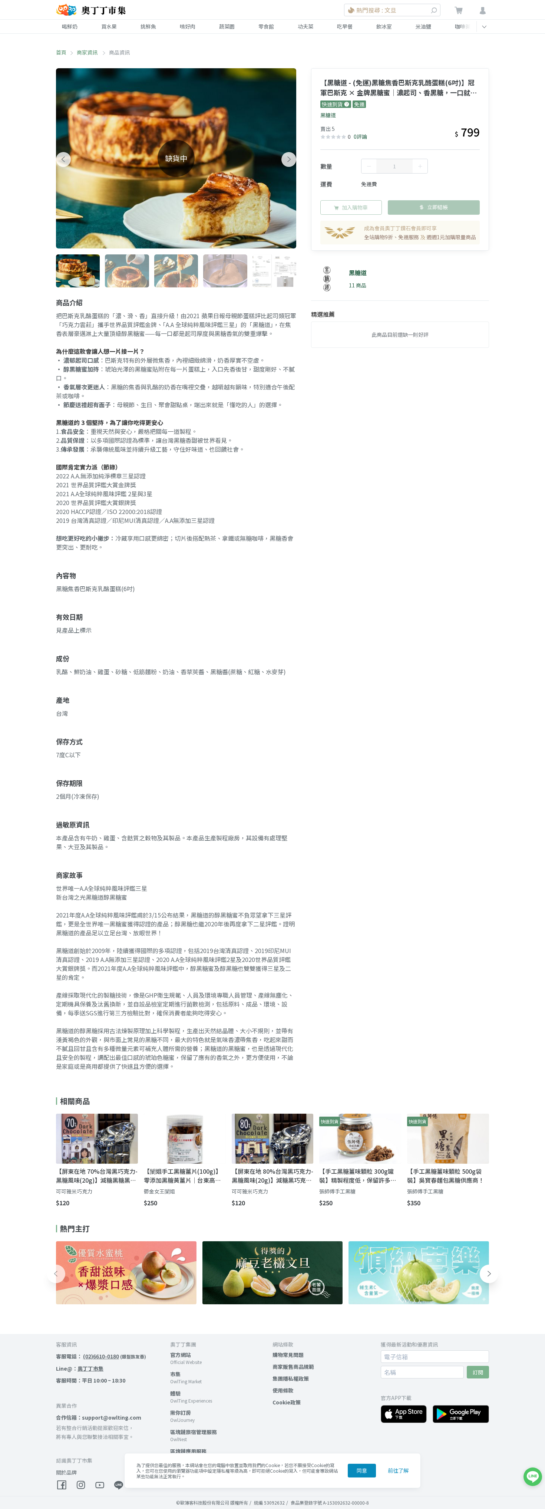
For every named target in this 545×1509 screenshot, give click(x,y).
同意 (362, 1470)
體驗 (175, 1393)
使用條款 (282, 1390)
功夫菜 (305, 26)
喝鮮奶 (69, 26)
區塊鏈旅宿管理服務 (193, 1432)
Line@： (79, 1368)
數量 (326, 166)
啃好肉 (187, 26)
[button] (63, 159)
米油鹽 (423, 26)
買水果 (109, 26)
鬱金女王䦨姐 (159, 1191)
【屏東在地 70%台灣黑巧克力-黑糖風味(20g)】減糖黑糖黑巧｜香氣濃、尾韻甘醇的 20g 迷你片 (97, 1176)
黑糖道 (328, 115)
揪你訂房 (180, 1412)
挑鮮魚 (148, 26)
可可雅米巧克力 (74, 1191)
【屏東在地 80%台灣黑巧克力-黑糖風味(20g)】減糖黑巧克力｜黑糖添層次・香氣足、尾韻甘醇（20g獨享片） (272, 1176)
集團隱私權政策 (290, 1378)
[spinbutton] (394, 166)
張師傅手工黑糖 (337, 1191)
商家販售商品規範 (293, 1366)
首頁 (61, 52)
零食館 (266, 26)
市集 (175, 1374)
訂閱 (478, 1372)
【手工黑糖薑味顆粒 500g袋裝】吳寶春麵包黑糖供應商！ (445, 1176)
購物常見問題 (288, 1354)
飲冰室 (384, 26)
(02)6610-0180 (101, 1356)
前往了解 (398, 1470)
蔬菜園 (227, 26)
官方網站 (180, 1354)
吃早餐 (345, 26)
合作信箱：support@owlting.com (98, 1417)
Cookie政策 (286, 1402)
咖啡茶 (462, 26)
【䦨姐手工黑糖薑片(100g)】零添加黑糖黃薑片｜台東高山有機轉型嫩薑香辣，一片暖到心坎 (182, 1176)
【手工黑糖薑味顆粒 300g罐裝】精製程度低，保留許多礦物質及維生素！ (357, 1176)
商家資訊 (88, 52)
